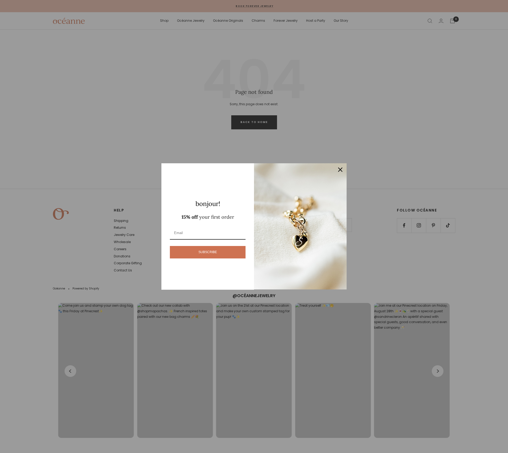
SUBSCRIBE (207, 252)
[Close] (340, 169)
